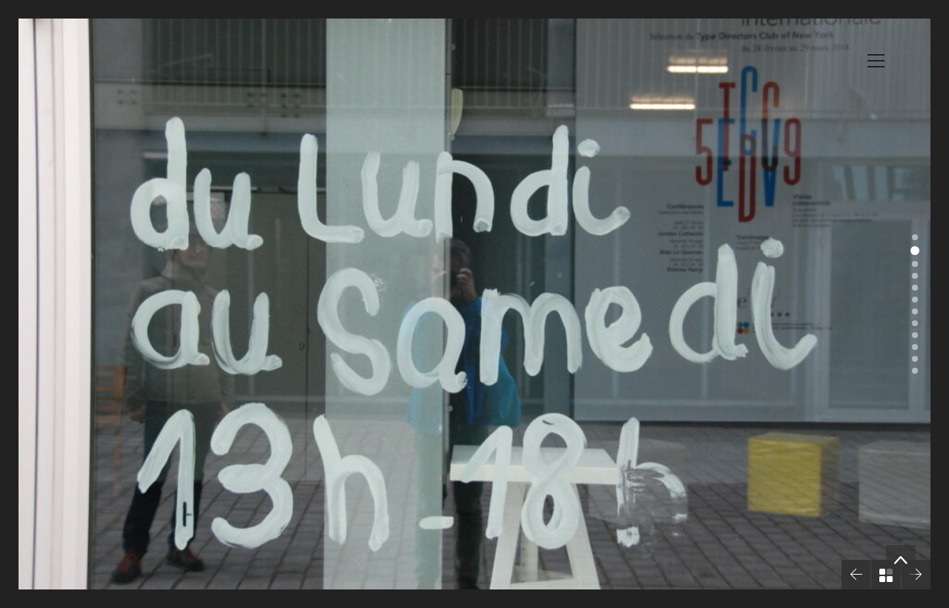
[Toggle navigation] (875, 60)
